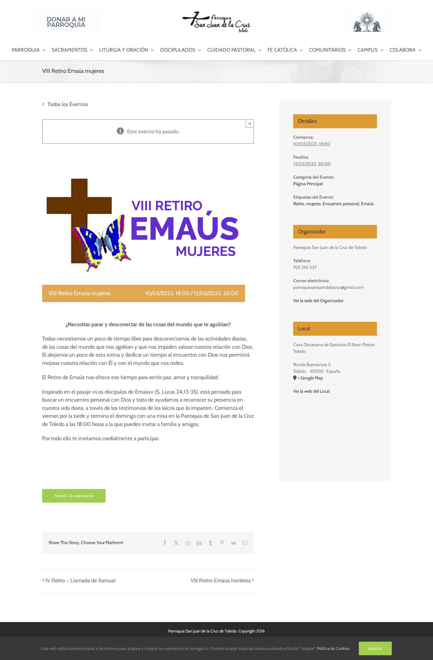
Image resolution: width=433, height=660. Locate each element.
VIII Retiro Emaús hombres (221, 580)
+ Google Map (310, 378)
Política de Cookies (333, 648)
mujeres (313, 203)
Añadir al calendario (74, 495)
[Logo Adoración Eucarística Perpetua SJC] (367, 12)
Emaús (367, 203)
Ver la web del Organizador (318, 300)
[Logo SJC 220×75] (216, 12)
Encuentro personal (341, 203)
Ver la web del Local (311, 391)
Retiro (298, 203)
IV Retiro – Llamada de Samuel (80, 580)
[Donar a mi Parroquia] (66, 12)
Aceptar (375, 648)
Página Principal (308, 184)
